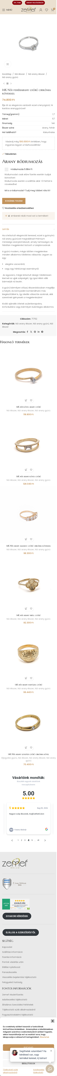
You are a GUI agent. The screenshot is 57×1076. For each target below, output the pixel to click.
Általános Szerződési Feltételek (17, 1004)
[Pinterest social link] (35, 332)
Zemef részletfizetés (12, 994)
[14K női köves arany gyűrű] (28, 376)
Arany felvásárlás (34, 2)
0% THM (17, 2)
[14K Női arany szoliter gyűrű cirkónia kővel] (28, 723)
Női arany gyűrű (10, 77)
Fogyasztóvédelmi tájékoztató (17, 1014)
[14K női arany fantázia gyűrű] (28, 653)
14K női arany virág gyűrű (28, 615)
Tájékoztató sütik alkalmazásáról (18, 1009)
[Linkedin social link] (38, 332)
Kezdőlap (6, 74)
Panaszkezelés (9, 972)
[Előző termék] (4, 83)
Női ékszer (20, 74)
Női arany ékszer (36, 74)
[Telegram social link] (42, 332)
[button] (52, 1021)
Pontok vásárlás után (13, 962)
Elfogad (28, 1047)
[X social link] (31, 332)
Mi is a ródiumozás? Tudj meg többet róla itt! (27, 190)
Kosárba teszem (14, 201)
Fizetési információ (11, 957)
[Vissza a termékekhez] (7, 83)
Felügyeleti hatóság (12, 982)
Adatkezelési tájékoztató (14, 999)
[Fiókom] (41, 10)
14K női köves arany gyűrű (28, 407)
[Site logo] (28, 9)
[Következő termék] (11, 83)
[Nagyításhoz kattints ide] (7, 64)
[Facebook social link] (27, 332)
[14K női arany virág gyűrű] (28, 584)
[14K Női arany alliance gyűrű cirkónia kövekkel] (28, 514)
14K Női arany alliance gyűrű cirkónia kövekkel (28, 546)
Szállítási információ (12, 952)
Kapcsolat (7, 947)
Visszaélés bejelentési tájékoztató (19, 977)
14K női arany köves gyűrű (28, 476)
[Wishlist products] (47, 10)
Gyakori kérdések (17, 916)
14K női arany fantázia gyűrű (28, 684)
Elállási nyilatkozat (11, 967)
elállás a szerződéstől (21, 932)
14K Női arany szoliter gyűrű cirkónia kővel (28, 754)
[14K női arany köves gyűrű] (28, 445)
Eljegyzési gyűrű (9, 758)
